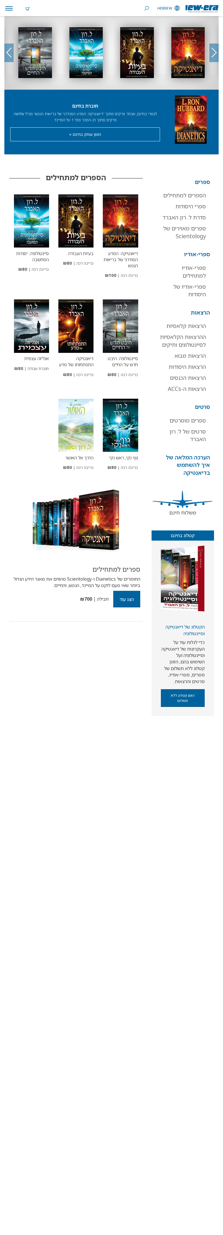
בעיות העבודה (80, 253)
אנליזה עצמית (36, 358)
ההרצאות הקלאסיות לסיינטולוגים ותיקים (183, 341)
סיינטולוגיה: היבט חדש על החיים (123, 361)
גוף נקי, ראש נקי (123, 458)
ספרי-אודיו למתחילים (194, 271)
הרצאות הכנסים (188, 378)
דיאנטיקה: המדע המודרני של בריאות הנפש (121, 259)
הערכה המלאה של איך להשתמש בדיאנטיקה (188, 465)
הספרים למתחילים (184, 195)
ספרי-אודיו (197, 254)
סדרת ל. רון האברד (184, 217)
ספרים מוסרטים (188, 420)
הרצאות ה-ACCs (187, 389)
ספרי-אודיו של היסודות (189, 290)
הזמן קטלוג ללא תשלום (183, 698)
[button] (9, 53)
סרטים (202, 407)
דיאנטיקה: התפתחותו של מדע (76, 361)
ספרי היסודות (190, 206)
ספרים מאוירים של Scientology (184, 232)
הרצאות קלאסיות (186, 326)
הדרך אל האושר (79, 458)
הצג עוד (127, 599)
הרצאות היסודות (187, 367)
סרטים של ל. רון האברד (187, 435)
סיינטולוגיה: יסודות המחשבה (32, 256)
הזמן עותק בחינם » (85, 134)
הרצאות (200, 312)
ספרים (202, 182)
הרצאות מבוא (190, 356)
